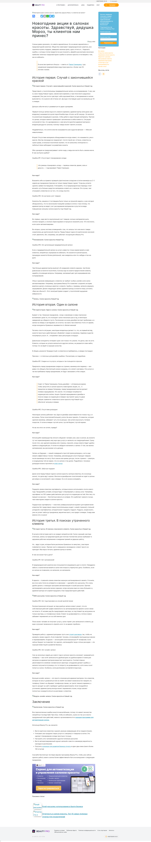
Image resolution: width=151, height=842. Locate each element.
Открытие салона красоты (105, 53)
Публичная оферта (71, 830)
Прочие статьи (102, 66)
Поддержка (90, 5)
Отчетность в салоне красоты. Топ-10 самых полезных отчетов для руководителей (65, 815)
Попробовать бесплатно (112, 5)
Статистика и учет (103, 62)
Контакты (111, 830)
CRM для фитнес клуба (60, 832)
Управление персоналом (105, 60)
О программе (60, 5)
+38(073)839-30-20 (101, 1)
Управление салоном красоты (106, 55)
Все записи (101, 51)
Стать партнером (102, 830)
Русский (114, 1)
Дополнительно (73, 5)
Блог (98, 5)
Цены (82, 5)
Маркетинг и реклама (104, 56)
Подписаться (108, 42)
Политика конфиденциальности (87, 830)
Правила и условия (59, 830)
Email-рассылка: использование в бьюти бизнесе (62, 806)
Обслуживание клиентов (105, 58)
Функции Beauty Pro (103, 64)
